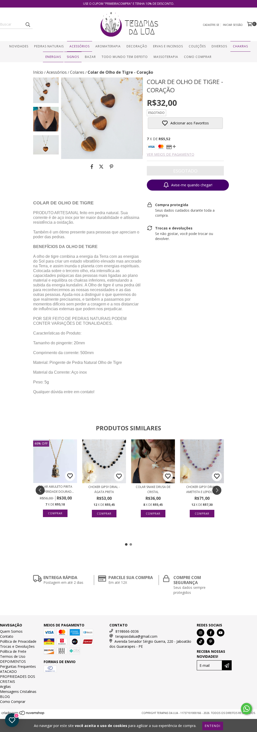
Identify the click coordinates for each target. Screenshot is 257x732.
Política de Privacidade (18, 641)
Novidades (18, 46)
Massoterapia (166, 57)
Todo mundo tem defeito (125, 57)
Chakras (240, 46)
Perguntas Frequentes (18, 666)
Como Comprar (198, 57)
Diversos (219, 46)
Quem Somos (11, 631)
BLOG (5, 696)
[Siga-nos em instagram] (200, 632)
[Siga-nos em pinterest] (210, 641)
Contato (6, 636)
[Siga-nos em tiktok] (200, 641)
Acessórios (80, 46)
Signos (73, 57)
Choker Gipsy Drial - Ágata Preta (104, 489)
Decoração (136, 46)
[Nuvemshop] (23, 714)
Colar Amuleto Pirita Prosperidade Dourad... (55, 489)
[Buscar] (28, 24)
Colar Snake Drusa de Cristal (153, 489)
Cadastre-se (211, 25)
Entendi (213, 726)
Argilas (5, 686)
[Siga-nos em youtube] (220, 632)
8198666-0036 (127, 631)
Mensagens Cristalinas (18, 691)
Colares (77, 72)
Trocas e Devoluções (17, 646)
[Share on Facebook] (92, 166)
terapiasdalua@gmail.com (136, 636)
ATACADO (8, 671)
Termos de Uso (12, 656)
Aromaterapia (108, 46)
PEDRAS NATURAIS (49, 46)
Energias (53, 57)
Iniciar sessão (233, 25)
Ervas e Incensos (168, 46)
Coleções (197, 46)
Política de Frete (13, 651)
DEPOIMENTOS (13, 661)
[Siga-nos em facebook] (210, 632)
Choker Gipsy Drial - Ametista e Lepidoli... (202, 489)
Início (38, 72)
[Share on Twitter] (101, 166)
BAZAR (90, 57)
